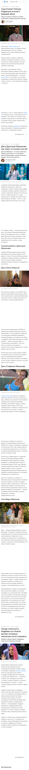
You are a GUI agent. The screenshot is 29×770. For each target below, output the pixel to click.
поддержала (16, 126)
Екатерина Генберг (10, 159)
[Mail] (5, 1)
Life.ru (17, 626)
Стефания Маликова (7, 396)
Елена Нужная (9, 21)
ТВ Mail (17, 6)
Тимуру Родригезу (13, 46)
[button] (14, 33)
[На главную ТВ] (7, 1)
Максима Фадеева (21, 670)
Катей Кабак (4, 77)
